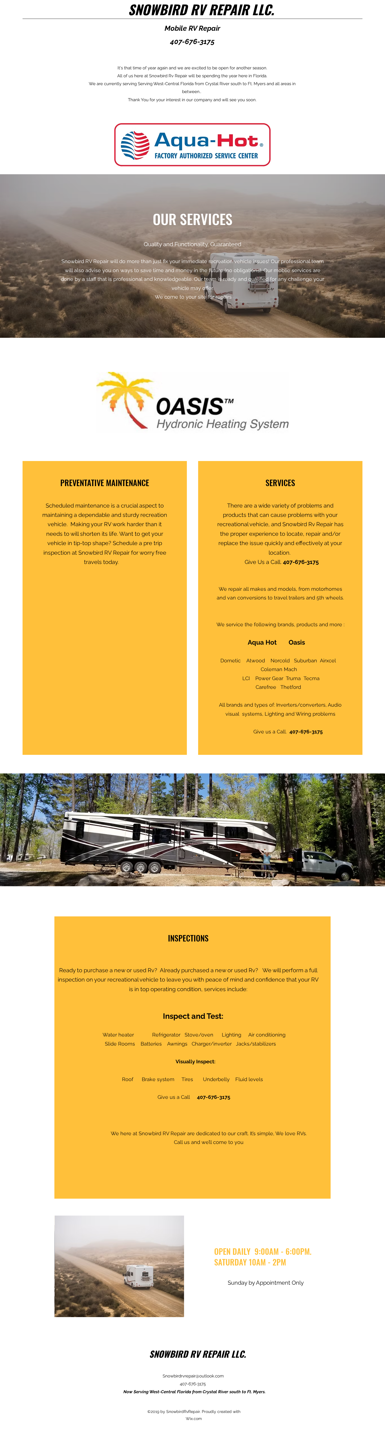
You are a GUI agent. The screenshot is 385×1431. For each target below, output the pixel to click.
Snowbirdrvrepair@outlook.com (193, 1376)
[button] (119, 1266)
